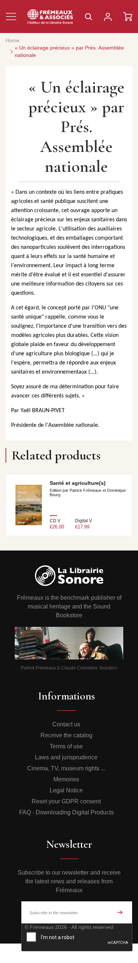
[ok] (120, 912)
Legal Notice (66, 790)
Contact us (66, 724)
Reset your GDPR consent (66, 801)
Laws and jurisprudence (66, 757)
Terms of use (66, 746)
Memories (66, 779)
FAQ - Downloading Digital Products (66, 812)
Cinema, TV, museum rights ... (66, 768)
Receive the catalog (66, 735)
